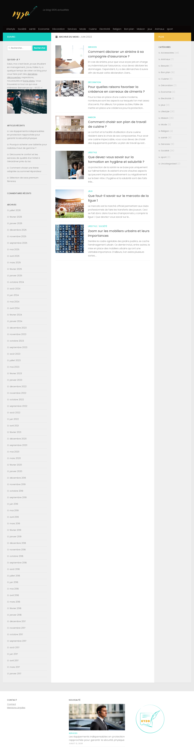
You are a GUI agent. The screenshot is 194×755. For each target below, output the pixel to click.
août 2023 (15, 353)
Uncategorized (169, 163)
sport (170, 29)
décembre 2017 (18, 621)
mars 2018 (15, 601)
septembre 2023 (18, 347)
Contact (11, 704)
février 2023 (16, 373)
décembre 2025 (18, 229)
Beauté (165, 65)
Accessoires (167, 52)
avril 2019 (14, 516)
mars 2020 (15, 458)
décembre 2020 (18, 438)
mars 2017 (15, 667)
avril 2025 (14, 255)
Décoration (58, 29)
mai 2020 (14, 451)
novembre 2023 (18, 334)
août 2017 (14, 647)
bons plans (29, 80)
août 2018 (15, 569)
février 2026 (16, 216)
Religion (117, 29)
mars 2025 (15, 262)
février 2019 (15, 529)
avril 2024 (14, 308)
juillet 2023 (15, 360)
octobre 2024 (17, 282)
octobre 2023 (17, 340)
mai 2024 (14, 301)
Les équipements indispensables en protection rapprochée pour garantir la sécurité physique (25, 135)
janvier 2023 (16, 379)
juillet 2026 (15, 210)
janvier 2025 (16, 275)
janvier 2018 (16, 614)
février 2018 (15, 608)
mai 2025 (14, 249)
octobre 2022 (17, 399)
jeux (150, 29)
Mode (83, 29)
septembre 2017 (18, 640)
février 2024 (16, 314)
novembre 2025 (18, 236)
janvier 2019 (15, 536)
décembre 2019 (18, 477)
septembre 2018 (18, 562)
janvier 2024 (16, 321)
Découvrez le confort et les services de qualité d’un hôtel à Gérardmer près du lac (23, 158)
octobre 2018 (16, 556)
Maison (141, 29)
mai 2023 (14, 366)
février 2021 (15, 432)
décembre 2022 (18, 386)
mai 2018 (14, 588)
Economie (43, 29)
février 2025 (16, 269)
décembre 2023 (18, 327)
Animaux (159, 29)
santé (32, 29)
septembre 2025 (18, 242)
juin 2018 (14, 582)
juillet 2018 (15, 575)
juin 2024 (14, 295)
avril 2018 (14, 595)
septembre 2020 (18, 445)
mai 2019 (14, 510)
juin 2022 (14, 419)
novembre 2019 (18, 484)
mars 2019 (15, 523)
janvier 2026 (16, 223)
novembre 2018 (18, 549)
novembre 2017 (17, 627)
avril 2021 (14, 425)
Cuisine (93, 29)
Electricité (105, 29)
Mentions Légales (16, 707)
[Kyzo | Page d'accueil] (23, 13)
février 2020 (16, 464)
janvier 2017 (15, 673)
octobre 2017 (16, 634)
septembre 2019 (18, 497)
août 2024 (15, 288)
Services (72, 29)
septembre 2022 (18, 406)
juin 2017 (14, 653)
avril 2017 (14, 660)
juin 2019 (14, 503)
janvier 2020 (16, 471)
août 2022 (15, 412)
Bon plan (129, 29)
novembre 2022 (18, 392)
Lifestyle (10, 29)
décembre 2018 (18, 543)
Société (22, 29)
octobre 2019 (16, 490)
